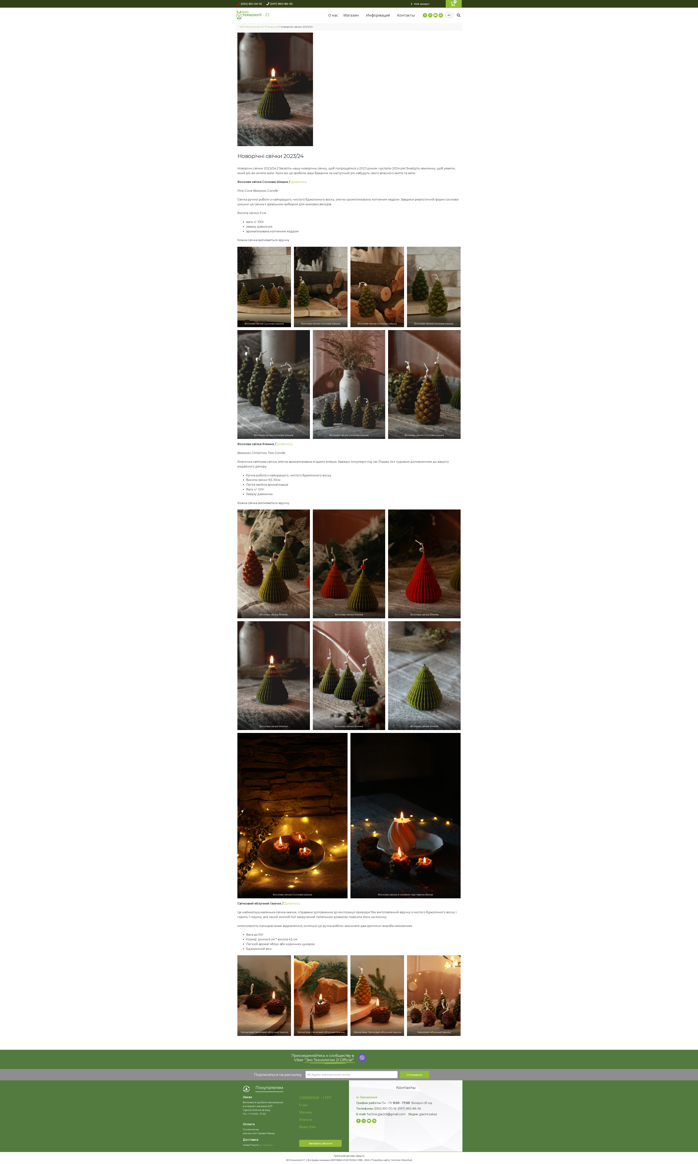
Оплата (249, 1124)
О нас (333, 15)
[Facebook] (425, 15)
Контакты (406, 15)
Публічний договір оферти (349, 1155)
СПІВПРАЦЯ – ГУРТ (315, 1098)
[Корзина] (454, 3)
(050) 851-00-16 (385, 1108)
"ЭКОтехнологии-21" (251, 26)
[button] (248, 3)
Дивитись (299, 182)
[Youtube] (435, 15)
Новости (272, 26)
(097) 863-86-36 (409, 1108)
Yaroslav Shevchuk (401, 1160)
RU (449, 15)
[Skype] (441, 15)
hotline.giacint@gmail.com (386, 1114)
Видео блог (307, 1127)
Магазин (351, 15)
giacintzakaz (428, 1114)
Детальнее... (266, 1144)
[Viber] (362, 1057)
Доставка (250, 1139)
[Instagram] (430, 15)
